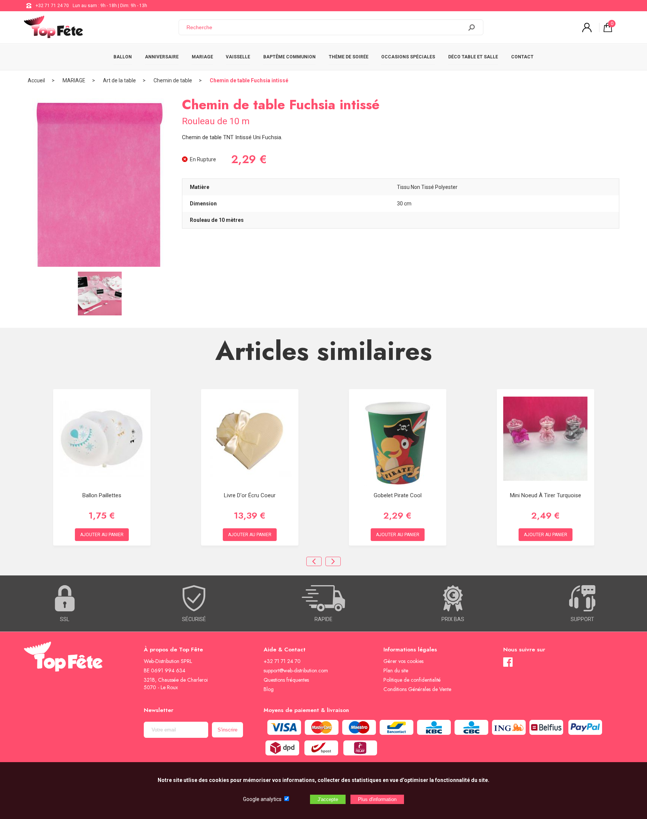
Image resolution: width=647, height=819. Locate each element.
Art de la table (119, 80)
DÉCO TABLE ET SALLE (473, 56)
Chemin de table (173, 80)
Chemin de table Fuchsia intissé (249, 80)
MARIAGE (202, 56)
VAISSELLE (238, 56)
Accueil (36, 80)
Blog (269, 689)
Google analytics (262, 799)
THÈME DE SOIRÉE (348, 56)
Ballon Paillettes (101, 495)
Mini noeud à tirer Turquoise (545, 495)
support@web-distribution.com (296, 670)
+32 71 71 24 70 (52, 5)
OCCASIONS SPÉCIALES (408, 56)
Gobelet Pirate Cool (398, 495)
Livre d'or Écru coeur (250, 495)
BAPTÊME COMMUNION (289, 56)
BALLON (122, 56)
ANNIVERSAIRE (162, 56)
